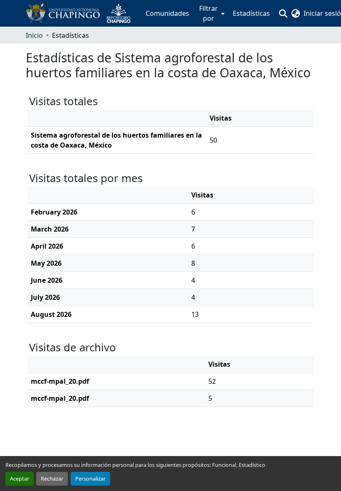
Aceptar (19, 478)
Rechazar (52, 478)
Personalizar (90, 478)
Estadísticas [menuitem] (251, 13)
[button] (81, 13)
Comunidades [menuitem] (167, 13)
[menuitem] (211, 13)
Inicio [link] (34, 35)
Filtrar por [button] (208, 13)
